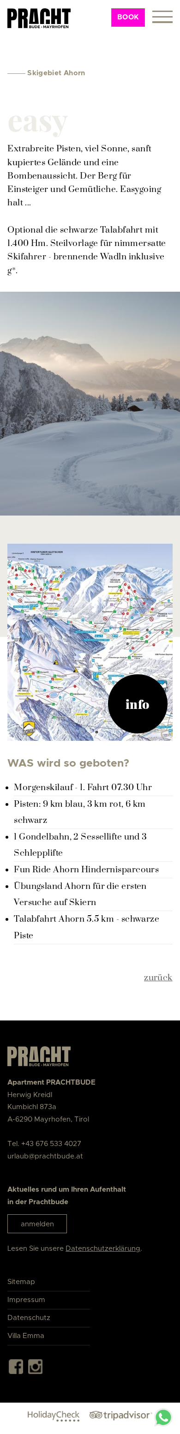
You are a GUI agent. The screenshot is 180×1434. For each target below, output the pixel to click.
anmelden (37, 1224)
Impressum (26, 1299)
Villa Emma (25, 1335)
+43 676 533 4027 (51, 1143)
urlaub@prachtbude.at (45, 1156)
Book (128, 17)
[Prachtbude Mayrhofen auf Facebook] (16, 1368)
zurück (158, 977)
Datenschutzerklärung (103, 1248)
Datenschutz (28, 1317)
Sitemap (21, 1281)
